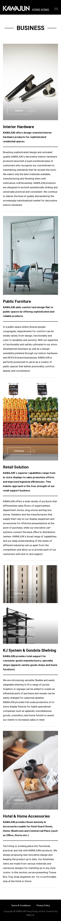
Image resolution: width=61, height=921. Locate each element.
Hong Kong (40, 9)
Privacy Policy (43, 905)
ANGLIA (30, 915)
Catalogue (19, 285)
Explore (19, 110)
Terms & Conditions (20, 905)
